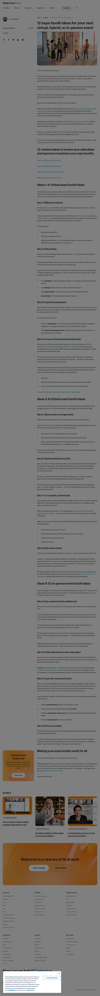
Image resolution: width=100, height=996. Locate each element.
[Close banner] (59, 973)
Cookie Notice (11, 990)
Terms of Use (30, 990)
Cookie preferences (52, 978)
